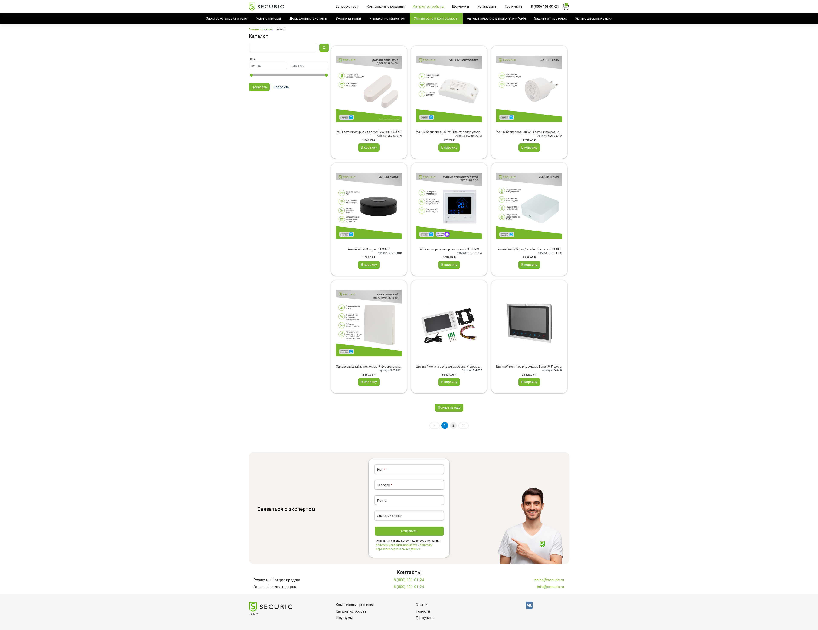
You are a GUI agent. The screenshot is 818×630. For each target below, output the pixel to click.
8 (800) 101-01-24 (545, 6)
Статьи (421, 605)
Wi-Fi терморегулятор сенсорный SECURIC (449, 249)
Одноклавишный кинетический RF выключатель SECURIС (376, 366)
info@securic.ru (550, 586)
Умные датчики (348, 18)
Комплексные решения (386, 6)
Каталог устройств (428, 6)
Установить (487, 6)
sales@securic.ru (549, 580)
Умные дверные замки (593, 18)
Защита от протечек (550, 18)
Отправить (409, 531)
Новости (423, 611)
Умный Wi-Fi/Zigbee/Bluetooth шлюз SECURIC (529, 249)
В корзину (369, 147)
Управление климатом (387, 18)
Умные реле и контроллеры (436, 18)
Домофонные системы (308, 18)
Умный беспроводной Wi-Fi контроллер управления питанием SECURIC (466, 132)
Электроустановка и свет (227, 18)
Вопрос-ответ (347, 6)
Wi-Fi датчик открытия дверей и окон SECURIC (368, 132)
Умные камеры (268, 18)
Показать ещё (449, 407)
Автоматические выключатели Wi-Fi (496, 18)
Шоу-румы (460, 6)
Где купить (514, 6)
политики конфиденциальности (396, 545)
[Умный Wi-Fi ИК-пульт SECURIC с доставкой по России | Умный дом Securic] (369, 206)
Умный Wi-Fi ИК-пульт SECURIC (368, 249)
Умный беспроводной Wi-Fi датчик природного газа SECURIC (539, 132)
